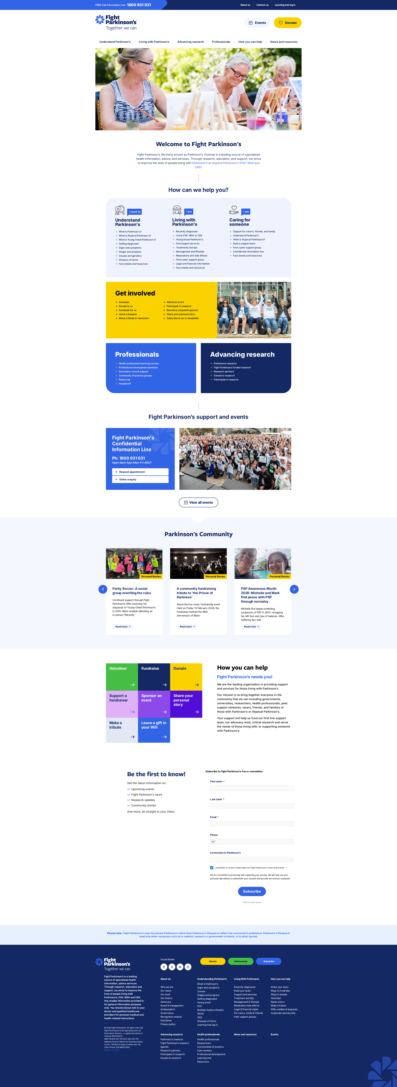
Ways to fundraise (280, 990)
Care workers (204, 1050)
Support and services (245, 994)
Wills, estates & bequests (284, 1009)
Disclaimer (166, 1020)
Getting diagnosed (207, 998)
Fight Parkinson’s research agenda (175, 1045)
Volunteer (118, 668)
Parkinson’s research (172, 1039)
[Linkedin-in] (180, 967)
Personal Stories (151, 576)
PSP (199, 1006)
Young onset (204, 1002)
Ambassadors (168, 1009)
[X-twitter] (172, 967)
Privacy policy (168, 1024)
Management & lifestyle (246, 1001)
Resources (203, 1061)
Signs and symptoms (208, 987)
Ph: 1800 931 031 (128, 458)
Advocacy (166, 1001)
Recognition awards (171, 1016)
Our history (166, 998)
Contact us (262, 4)
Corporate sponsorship (283, 1013)
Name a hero (277, 1001)
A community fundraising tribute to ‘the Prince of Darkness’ (196, 593)
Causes (201, 991)
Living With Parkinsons (246, 978)
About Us (166, 978)
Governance (167, 1013)
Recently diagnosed (244, 987)
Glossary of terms (206, 1021)
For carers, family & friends (248, 1013)
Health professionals (208, 1034)
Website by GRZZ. (112, 1050)
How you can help (280, 978)
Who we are (167, 987)
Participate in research (173, 1054)
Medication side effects (246, 1005)
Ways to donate (279, 994)
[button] (102, 589)
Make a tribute (115, 725)
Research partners (170, 1050)
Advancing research (172, 1034)
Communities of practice (210, 1046)
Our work (165, 994)
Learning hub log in (285, 4)
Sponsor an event (151, 697)
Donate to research (171, 1057)
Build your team (242, 990)
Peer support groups (245, 1016)
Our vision (166, 990)
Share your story (279, 987)
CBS (199, 1017)
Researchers (204, 1043)
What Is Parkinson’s (207, 983)
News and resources (245, 1034)
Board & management (172, 1005)
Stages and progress (208, 995)
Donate (180, 668)
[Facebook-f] (164, 967)
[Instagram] (188, 967)
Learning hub (204, 1057)
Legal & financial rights (246, 1009)
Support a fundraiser (118, 697)
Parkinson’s (200, 163)
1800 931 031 (139, 5)
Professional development (211, 1054)
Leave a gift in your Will (153, 725)
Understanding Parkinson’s (212, 978)
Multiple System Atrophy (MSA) (210, 1011)
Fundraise (150, 668)
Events (274, 1034)
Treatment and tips (244, 998)
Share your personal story (183, 700)
